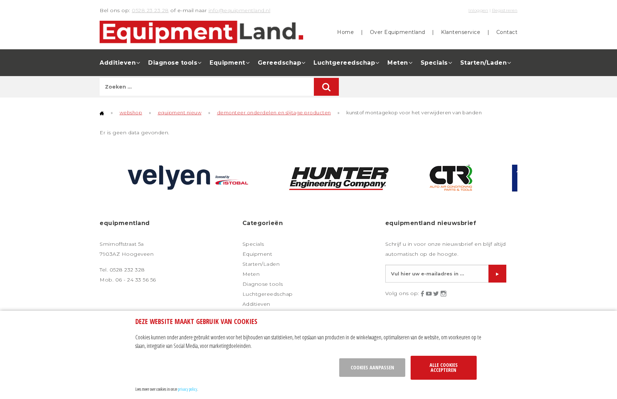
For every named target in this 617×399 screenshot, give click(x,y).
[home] (102, 112)
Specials (434, 62)
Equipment (227, 62)
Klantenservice (460, 32)
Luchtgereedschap (344, 62)
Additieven (118, 62)
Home (345, 32)
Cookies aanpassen (372, 367)
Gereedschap (279, 62)
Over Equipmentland (397, 32)
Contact (507, 32)
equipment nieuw (180, 112)
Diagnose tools (172, 62)
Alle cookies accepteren (444, 367)
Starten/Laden (483, 62)
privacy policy (187, 389)
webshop (131, 112)
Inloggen (478, 10)
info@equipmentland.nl (240, 10)
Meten (397, 62)
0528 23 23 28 (150, 10)
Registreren (505, 10)
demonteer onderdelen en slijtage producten (274, 112)
